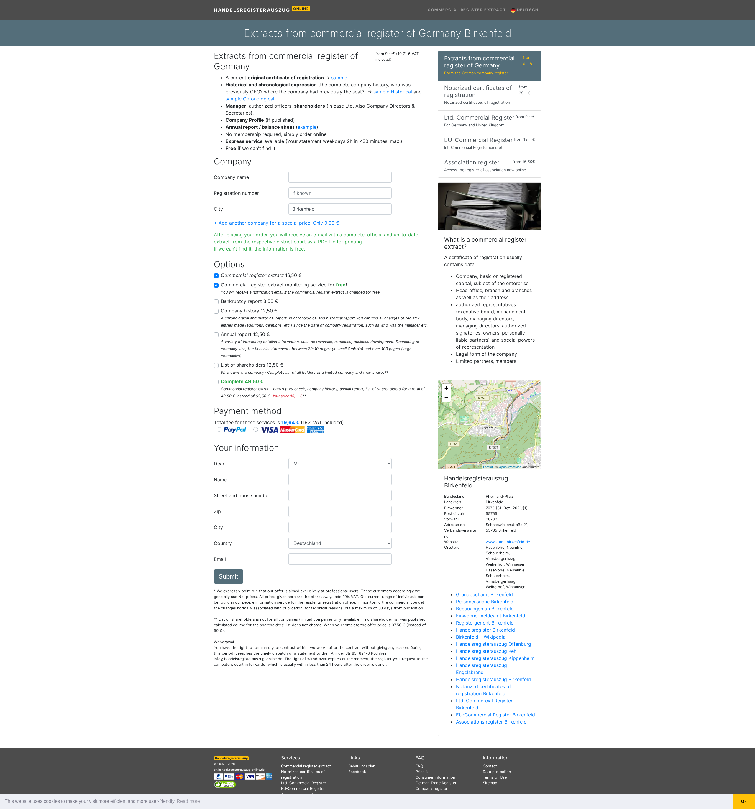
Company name (231, 177)
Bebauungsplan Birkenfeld (485, 609)
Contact (490, 766)
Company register (431, 788)
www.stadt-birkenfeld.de (508, 542)
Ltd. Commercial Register (303, 783)
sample (339, 77)
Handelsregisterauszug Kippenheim (495, 658)
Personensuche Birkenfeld (484, 601)
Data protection (497, 772)
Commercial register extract (467, 10)
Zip (217, 511)
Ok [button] (744, 801)
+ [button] (446, 388)
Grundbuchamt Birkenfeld (484, 594)
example (307, 127)
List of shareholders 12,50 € (252, 365)
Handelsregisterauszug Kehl (487, 651)
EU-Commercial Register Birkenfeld (495, 715)
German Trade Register (436, 783)
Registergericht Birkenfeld (485, 623)
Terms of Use (495, 777)
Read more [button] (188, 801)
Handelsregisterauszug (261, 9)
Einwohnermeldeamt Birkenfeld (490, 616)
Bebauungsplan (361, 766)
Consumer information (435, 777)
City (218, 209)
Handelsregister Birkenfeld (485, 630)
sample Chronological (250, 99)
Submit (228, 576)
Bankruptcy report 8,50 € (249, 301)
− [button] (446, 397)
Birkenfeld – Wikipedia (480, 637)
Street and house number (242, 495)
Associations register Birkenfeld (491, 722)
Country (223, 543)
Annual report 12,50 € (245, 334)
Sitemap (490, 783)
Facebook (357, 772)
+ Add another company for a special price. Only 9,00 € (276, 223)
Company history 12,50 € (249, 311)
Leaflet (488, 466)
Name (220, 479)
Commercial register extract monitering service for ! (284, 285)
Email (220, 559)
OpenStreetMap (510, 466)
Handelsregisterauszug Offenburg (493, 644)
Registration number (236, 193)
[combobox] (340, 177)
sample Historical (392, 92)
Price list (423, 772)
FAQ (419, 766)
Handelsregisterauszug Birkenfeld (493, 679)
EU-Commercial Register (303, 788)
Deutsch (527, 10)
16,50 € (261, 275)
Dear (219, 464)
